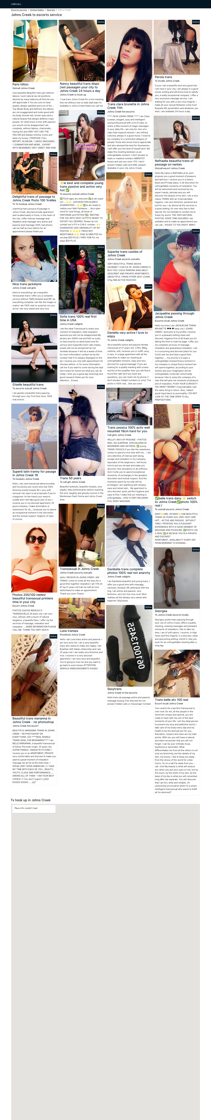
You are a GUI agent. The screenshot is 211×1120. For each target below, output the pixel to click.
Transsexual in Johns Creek (79, 569)
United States (37, 9)
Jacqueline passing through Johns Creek (174, 315)
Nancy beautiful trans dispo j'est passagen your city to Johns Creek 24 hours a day (80, 87)
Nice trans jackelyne (26, 284)
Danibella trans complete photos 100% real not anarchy (128, 571)
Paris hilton (20, 84)
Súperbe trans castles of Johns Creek (124, 253)
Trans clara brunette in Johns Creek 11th (128, 106)
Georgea (161, 611)
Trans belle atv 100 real (171, 699)
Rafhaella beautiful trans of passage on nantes (174, 162)
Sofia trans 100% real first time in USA (78, 318)
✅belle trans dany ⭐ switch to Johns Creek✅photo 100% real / (176, 501)
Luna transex (69, 631)
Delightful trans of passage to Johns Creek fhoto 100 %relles (34, 198)
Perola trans (163, 77)
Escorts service (19, 9)
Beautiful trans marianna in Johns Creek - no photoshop (33, 720)
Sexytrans (114, 689)
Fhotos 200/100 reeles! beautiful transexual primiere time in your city (32, 598)
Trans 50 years (70, 478)
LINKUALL (16, 4)
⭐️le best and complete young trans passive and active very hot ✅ (81, 186)
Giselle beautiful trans (28, 384)
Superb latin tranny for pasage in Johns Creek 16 (34, 473)
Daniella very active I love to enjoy (127, 334)
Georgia (51, 9)
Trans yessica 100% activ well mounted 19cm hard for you (128, 429)
